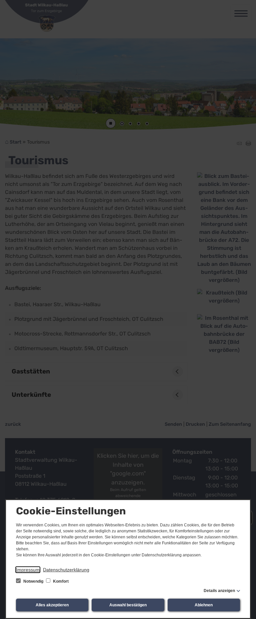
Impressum (28, 569)
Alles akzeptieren (52, 605)
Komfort (60, 581)
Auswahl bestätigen (128, 605)
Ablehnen (204, 605)
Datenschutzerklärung (66, 569)
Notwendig (33, 581)
